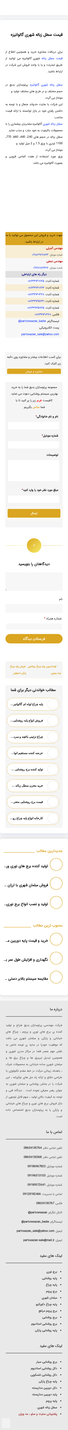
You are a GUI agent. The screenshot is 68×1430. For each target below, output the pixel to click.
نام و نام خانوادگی (47, 416)
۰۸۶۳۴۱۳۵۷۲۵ (35, 308)
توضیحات (52, 455)
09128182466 (32, 1194)
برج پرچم (51, 1291)
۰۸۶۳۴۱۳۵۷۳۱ (36, 301)
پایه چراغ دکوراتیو (46, 1304)
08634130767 (45, 1203)
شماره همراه (53, 618)
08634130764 (33, 1148)
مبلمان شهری (49, 1298)
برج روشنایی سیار (46, 1362)
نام (61, 598)
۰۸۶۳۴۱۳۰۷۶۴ (36, 287)
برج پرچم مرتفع (48, 1311)
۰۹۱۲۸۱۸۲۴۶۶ (40, 268)
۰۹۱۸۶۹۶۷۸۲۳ (40, 254)
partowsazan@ (37, 1212)
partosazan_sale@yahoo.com (40, 334)
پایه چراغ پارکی (48, 1381)
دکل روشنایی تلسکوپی (43, 1375)
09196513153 (37, 1175)
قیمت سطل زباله (52, 58)
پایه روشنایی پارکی (46, 1330)
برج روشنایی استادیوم (44, 1324)
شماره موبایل (50, 435)
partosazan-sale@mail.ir (38, 1240)
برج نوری (51, 1271)
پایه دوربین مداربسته (44, 1394)
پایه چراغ (51, 1284)
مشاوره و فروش (34, 371)
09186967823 (37, 1166)
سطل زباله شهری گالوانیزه (46, 85)
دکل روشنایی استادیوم (44, 1368)
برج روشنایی (49, 1317)
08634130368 (33, 1157)
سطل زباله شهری (53, 124)
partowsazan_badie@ (32, 321)
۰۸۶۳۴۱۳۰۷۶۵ (36, 281)
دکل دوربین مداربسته (44, 1388)
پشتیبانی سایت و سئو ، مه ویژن (37, 1414)
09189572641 (37, 1185)
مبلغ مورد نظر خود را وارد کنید (40, 490)
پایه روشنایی (49, 1278)
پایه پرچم (51, 1401)
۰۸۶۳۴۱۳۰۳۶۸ (36, 294)
